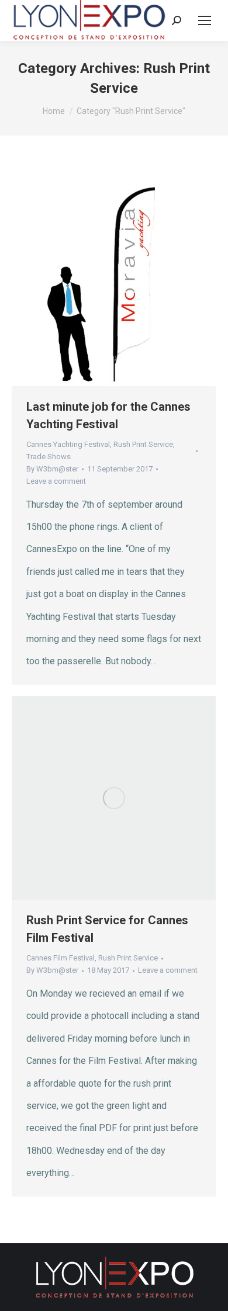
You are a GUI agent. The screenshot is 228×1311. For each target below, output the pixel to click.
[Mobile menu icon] (204, 20)
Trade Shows (48, 456)
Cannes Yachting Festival (68, 444)
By (52, 468)
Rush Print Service (143, 444)
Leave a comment (56, 481)
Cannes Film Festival (60, 957)
